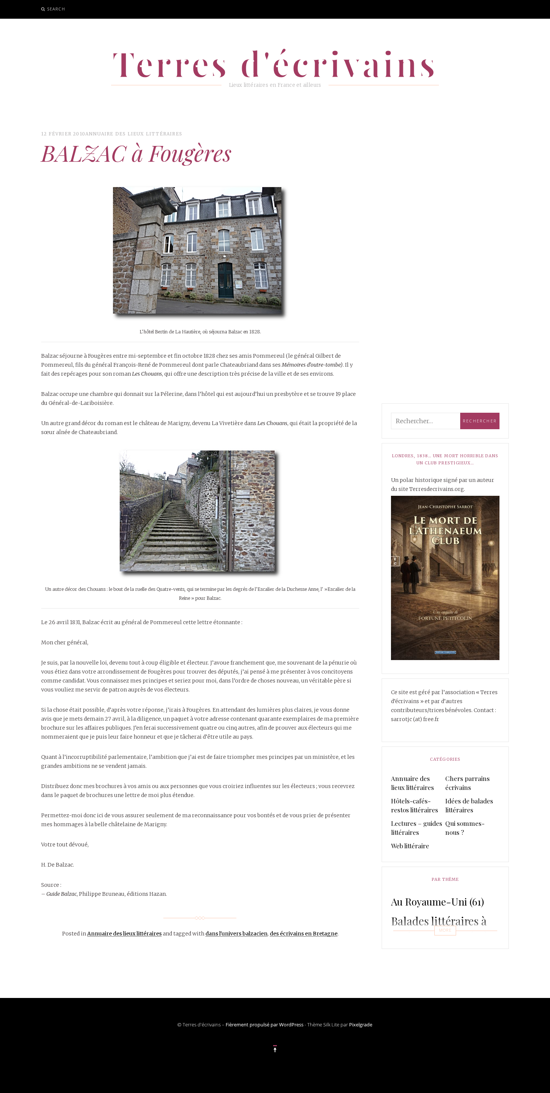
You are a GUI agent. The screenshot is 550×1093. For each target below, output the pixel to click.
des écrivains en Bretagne (303, 933)
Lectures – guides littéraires (416, 827)
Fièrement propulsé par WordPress (264, 1024)
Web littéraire (410, 846)
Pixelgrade (360, 1024)
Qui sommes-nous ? (465, 827)
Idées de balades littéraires (469, 805)
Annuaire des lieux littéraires (133, 134)
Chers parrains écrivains (467, 782)
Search (56, 9)
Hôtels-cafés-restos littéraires (414, 805)
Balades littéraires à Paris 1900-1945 (439, 928)
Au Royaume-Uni (437, 901)
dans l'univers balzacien (236, 933)
